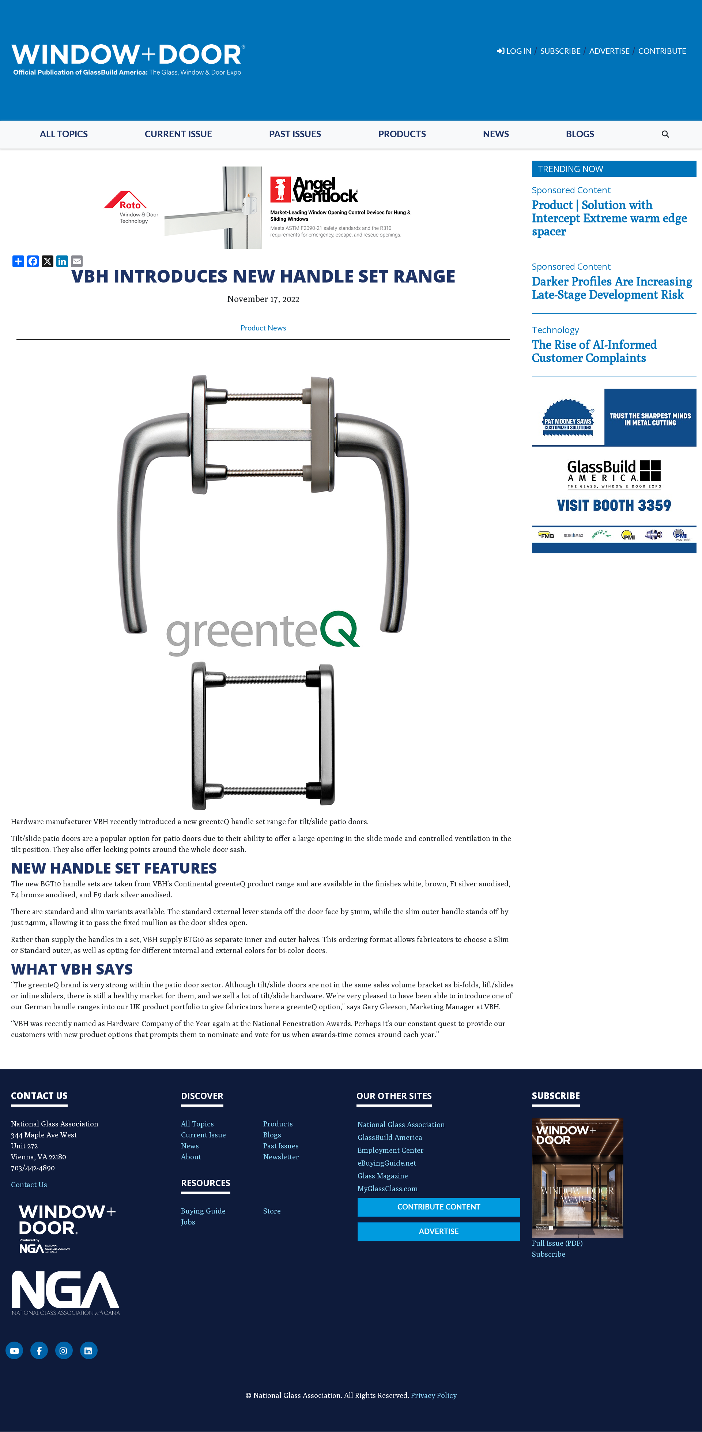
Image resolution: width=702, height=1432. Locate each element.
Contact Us (29, 1184)
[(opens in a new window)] (263, 208)
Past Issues (295, 134)
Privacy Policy (434, 1395)
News (496, 134)
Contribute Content (438, 1207)
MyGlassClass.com (388, 1188)
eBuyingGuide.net (387, 1163)
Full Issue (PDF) (557, 1243)
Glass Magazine (383, 1175)
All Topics (64, 134)
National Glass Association (401, 1124)
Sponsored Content (571, 190)
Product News (263, 328)
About (191, 1156)
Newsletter (281, 1156)
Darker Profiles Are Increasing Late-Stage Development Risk (612, 287)
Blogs (580, 134)
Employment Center (391, 1150)
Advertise (439, 1231)
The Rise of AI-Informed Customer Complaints (594, 350)
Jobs (188, 1222)
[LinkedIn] (89, 1350)
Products (402, 134)
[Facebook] (39, 1350)
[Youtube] (14, 1350)
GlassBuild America (390, 1137)
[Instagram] (64, 1350)
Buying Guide (203, 1211)
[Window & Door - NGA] (128, 60)
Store (272, 1211)
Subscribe (548, 1254)
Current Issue (178, 134)
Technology (555, 330)
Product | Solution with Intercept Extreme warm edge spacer (609, 218)
